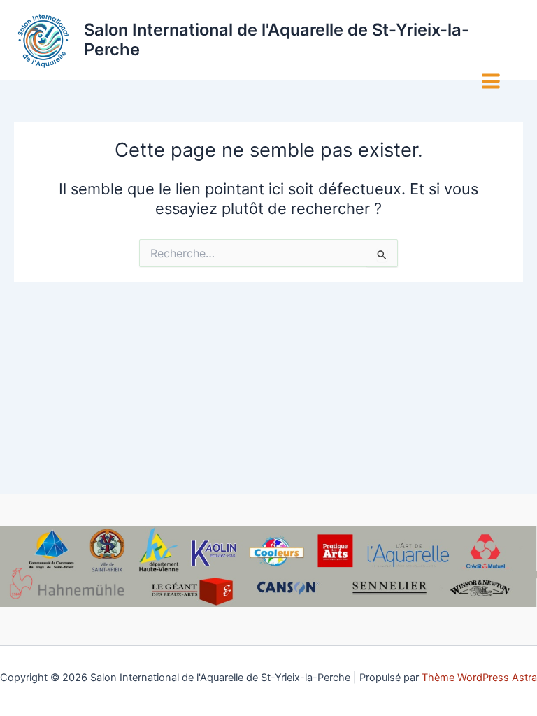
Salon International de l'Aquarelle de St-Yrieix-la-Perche (276, 39)
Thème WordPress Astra (479, 677)
